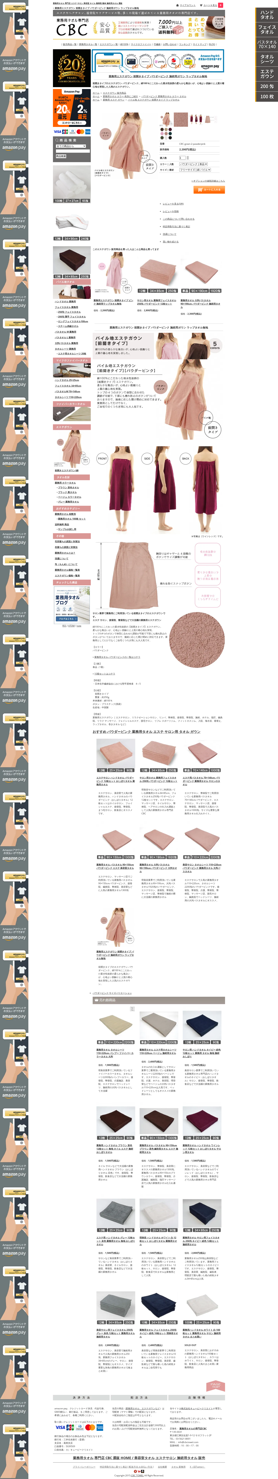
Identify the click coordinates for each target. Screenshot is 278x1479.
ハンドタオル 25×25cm (67, 380)
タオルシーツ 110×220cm (68, 397)
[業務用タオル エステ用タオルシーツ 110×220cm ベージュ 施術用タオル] (159, 1025)
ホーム (96, 93)
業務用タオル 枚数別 (65, 514)
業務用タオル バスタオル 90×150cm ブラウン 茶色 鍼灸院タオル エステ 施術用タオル (159, 1149)
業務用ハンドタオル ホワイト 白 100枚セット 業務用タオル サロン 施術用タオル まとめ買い (202, 1333)
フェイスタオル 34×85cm (68, 385)
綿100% (124, 44)
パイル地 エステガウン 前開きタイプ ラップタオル (153, 99)
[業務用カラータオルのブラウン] (72, 259)
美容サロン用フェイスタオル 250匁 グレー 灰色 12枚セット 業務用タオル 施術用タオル (115, 1333)
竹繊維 (157, 44)
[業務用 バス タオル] (266, 44)
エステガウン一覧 (109, 44)
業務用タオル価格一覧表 (67, 569)
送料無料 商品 (62, 524)
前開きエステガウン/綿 (66, 470)
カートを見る (210, 5)
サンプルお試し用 (67, 529)
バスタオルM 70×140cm (67, 391)
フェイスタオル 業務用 (66, 307)
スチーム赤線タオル (68, 326)
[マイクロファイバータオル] (72, 367)
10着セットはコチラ (104, 673)
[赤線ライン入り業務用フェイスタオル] (72, 222)
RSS (64, 625)
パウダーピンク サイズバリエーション (112, 993)
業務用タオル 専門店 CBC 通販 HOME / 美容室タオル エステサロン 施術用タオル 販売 (139, 1458)
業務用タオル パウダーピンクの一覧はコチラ (117, 657)
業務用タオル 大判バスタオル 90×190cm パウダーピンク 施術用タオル (200, 304)
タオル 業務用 (178, 1466)
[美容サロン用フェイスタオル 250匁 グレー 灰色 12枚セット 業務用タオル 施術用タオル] (115, 1305)
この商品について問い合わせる (179, 218)
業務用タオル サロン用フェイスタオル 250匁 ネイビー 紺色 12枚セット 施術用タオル (201, 1241)
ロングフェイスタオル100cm (73, 321)
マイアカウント (188, 5)
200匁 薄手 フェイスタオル (72, 316)
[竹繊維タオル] (72, 410)
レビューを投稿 (171, 211)
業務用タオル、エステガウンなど (143, 1408)
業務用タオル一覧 (88, 44)
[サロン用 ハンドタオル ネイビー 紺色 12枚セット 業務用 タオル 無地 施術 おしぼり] (202, 1025)
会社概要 (162, 1466)
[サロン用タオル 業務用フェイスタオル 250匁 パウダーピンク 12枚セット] (158, 272)
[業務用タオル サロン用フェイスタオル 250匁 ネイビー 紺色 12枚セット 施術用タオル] (202, 1213)
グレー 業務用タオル (68, 501)
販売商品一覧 (70, 44)
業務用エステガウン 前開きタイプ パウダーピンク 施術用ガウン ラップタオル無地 (158, 76)
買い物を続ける (171, 241)
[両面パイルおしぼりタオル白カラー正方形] (72, 184)
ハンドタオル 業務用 (65, 301)
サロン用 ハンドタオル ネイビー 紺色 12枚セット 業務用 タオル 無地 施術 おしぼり (202, 1053)
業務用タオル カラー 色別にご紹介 (120, 96)
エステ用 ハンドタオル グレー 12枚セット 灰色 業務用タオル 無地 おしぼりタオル (115, 1241)
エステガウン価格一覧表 (67, 575)
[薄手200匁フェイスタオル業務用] (266, 86)
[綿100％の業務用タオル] (72, 288)
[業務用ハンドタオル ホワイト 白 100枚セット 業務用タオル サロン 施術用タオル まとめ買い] (202, 1305)
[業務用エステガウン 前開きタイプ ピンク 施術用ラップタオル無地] (114, 272)
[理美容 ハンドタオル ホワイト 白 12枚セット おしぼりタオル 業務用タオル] (159, 1213)
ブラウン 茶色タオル (68, 487)
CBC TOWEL (137, 1475)
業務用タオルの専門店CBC (193, 1428)
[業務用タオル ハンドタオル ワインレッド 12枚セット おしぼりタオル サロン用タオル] (202, 1121)
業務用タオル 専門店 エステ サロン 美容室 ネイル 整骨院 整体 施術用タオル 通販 (87, 3)
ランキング (184, 44)
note (79, 625)
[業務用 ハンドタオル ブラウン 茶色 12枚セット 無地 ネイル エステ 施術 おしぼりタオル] (115, 1121)
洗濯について (61, 558)
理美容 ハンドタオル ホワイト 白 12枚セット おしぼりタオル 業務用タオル (158, 1241)
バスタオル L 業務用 (65, 337)
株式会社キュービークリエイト (197, 1408)
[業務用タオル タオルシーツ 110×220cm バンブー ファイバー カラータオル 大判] (115, 1025)
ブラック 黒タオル (67, 492)
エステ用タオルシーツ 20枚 (72, 353)
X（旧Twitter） (197, 1466)
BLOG (212, 44)
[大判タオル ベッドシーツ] (266, 59)
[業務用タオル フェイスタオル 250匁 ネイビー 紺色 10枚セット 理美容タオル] (159, 1305)
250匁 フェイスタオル (69, 311)
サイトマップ (200, 44)
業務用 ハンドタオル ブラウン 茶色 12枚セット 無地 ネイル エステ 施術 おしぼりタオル (114, 1149)
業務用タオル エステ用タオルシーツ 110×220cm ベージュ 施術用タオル (158, 1051)
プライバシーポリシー (84, 1466)
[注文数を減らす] (187, 158)
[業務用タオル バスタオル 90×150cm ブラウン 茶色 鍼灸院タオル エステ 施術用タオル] (159, 1121)
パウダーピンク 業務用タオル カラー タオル (163, 96)
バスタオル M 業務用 (65, 331)
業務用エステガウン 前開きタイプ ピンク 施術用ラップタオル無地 (113, 302)
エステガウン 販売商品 (114, 93)
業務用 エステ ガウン (113, 99)
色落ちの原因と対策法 (66, 547)
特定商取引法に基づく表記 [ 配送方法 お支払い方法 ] (127, 1466)
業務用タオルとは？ (65, 552)
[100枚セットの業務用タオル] (266, 97)
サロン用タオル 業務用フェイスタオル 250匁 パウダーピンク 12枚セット (156, 302)
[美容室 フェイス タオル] (266, 29)
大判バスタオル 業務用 (66, 343)
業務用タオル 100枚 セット (72, 518)
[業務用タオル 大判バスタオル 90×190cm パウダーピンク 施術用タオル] (201, 272)
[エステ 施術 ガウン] (266, 74)
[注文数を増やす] (187, 156)
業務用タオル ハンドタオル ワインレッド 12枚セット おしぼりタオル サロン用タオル (202, 1149)
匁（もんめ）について (66, 564)
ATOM (71, 625)
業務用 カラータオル (65, 482)
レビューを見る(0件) (173, 203)
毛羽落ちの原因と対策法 (67, 541)
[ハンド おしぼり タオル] (266, 15)
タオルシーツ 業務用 (65, 348)
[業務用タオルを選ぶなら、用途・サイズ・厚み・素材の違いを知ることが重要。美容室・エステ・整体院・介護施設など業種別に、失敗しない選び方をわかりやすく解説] (72, 605)
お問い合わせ (170, 44)
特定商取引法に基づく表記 (176, 226)
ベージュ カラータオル (69, 497)
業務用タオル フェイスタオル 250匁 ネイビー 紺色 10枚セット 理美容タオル (159, 1333)
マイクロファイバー (141, 44)
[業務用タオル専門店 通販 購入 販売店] (139, 24)
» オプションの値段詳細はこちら (208, 180)
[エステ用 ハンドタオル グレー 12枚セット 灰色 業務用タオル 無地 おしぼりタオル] (115, 1213)
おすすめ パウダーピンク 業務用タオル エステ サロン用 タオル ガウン (146, 731)
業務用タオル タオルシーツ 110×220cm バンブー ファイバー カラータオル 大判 (115, 1053)
